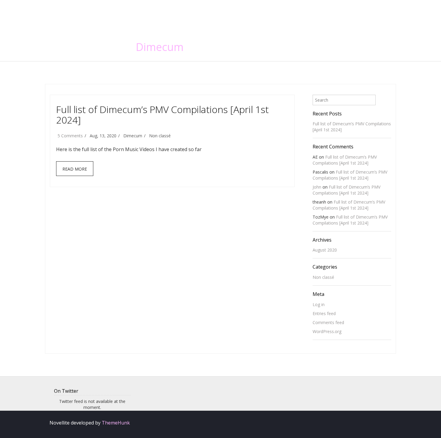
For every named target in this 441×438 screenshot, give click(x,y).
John (317, 187)
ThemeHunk (116, 422)
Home (338, 14)
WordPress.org (327, 331)
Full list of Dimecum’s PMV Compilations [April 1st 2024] (162, 114)
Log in (319, 304)
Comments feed (328, 322)
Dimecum (160, 47)
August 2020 (325, 250)
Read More (74, 169)
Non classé (160, 136)
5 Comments (70, 136)
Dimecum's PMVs (93, 13)
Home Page (371, 14)
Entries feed (324, 313)
